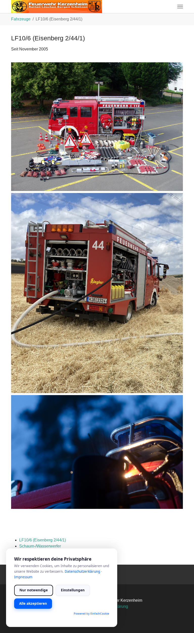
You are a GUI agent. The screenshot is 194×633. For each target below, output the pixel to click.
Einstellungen (73, 590)
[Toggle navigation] (180, 6)
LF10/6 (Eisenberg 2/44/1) (42, 540)
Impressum (23, 577)
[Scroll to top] (183, 622)
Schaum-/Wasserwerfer (40, 546)
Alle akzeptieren (33, 603)
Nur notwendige (33, 590)
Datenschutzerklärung (82, 571)
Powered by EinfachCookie (91, 613)
